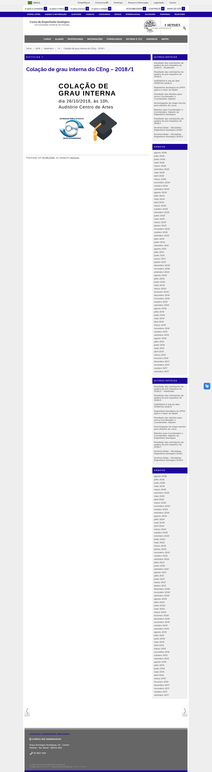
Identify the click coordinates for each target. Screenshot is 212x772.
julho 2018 (159, 341)
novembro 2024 (162, 182)
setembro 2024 (161, 189)
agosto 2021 (160, 249)
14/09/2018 (48, 157)
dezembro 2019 (162, 295)
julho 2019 (159, 312)
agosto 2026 (160, 153)
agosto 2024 (160, 192)
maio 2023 (159, 219)
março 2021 (160, 259)
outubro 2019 (160, 302)
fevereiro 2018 (161, 358)
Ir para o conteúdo (35, 8)
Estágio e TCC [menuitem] (134, 39)
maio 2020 (159, 285)
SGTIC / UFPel (79, 767)
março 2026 (160, 166)
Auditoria (76, 14)
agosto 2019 (160, 308)
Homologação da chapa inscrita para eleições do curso (170, 104)
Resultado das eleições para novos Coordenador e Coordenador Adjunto (168, 96)
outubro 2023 (161, 209)
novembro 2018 (162, 328)
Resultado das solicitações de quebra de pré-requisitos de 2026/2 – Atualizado (169, 65)
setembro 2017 (161, 371)
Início (29, 48)
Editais (118, 14)
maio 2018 (159, 348)
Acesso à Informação (56, 14)
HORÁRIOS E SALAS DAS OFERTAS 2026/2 (167, 82)
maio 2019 (159, 318)
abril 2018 (159, 351)
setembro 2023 (161, 212)
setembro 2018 (161, 335)
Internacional (133, 14)
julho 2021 (159, 252)
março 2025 (160, 179)
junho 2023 (159, 216)
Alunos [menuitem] (59, 39)
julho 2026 (159, 156)
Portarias (165, 14)
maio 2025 (159, 172)
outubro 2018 (160, 332)
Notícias (33, 57)
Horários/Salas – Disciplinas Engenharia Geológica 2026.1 (168, 128)
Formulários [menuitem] (114, 39)
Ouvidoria (150, 14)
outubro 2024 (161, 186)
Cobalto (90, 14)
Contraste (156, 8)
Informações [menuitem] (95, 39)
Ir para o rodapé (101, 8)
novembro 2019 (162, 298)
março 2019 (160, 325)
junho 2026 (159, 159)
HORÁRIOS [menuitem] (152, 39)
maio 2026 (159, 162)
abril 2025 (159, 176)
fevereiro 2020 (161, 292)
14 (58, 48)
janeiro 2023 (160, 225)
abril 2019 (159, 322)
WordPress (45, 767)
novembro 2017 (161, 365)
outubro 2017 (160, 368)
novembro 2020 (162, 269)
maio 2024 (159, 199)
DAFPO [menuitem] (165, 39)
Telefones (179, 14)
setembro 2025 (161, 169)
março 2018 (160, 355)
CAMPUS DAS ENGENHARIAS (46, 739)
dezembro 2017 (161, 361)
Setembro (49, 48)
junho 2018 (159, 345)
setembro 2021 (161, 245)
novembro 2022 (162, 229)
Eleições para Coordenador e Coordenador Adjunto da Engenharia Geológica (168, 112)
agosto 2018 (160, 338)
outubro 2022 (161, 232)
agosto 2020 (160, 275)
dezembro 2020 (162, 265)
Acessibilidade (135, 8)
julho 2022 (159, 239)
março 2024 (160, 206)
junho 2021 (159, 255)
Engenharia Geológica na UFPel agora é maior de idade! (169, 88)
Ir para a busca (79, 8)
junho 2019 (159, 315)
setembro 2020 (161, 272)
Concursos (104, 14)
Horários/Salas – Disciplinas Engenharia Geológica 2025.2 (168, 135)
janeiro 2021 (160, 262)
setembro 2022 (161, 235)
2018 (37, 48)
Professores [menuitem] (75, 39)
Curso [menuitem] (47, 39)
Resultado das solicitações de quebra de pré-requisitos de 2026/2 (169, 74)
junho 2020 (159, 282)
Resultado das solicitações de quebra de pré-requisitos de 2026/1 (169, 121)
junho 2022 (159, 242)
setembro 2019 (161, 305)
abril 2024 (159, 202)
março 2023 (160, 222)
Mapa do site (175, 8)
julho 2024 (159, 196)
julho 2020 (159, 279)
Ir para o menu (58, 8)
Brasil (33, 2)
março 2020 (160, 288)
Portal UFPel (33, 14)
